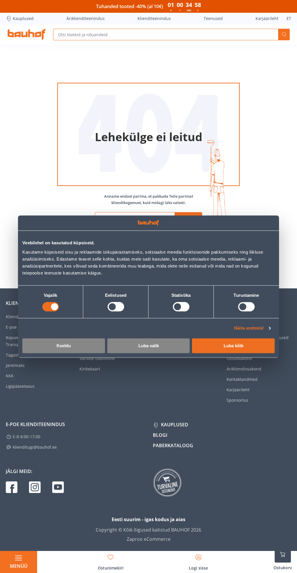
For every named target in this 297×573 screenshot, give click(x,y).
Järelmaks (15, 365)
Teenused (213, 18)
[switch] (116, 307)
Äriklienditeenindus (85, 18)
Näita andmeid (248, 328)
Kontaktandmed (242, 379)
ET (289, 18)
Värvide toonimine (97, 358)
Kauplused (23, 18)
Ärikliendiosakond (244, 369)
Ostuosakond (239, 358)
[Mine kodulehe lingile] (26, 34)
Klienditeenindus (154, 18)
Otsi (284, 34)
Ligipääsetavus (20, 386)
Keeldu (64, 345)
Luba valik (148, 345)
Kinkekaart (89, 369)
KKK (10, 376)
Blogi (160, 435)
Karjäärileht (267, 18)
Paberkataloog (173, 445)
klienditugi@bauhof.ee (35, 447)
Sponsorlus (237, 400)
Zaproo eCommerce (149, 539)
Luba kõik (233, 345)
